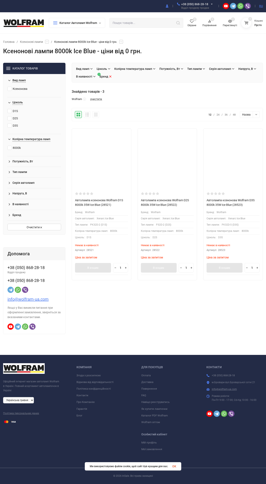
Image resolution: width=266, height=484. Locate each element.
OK (174, 466)
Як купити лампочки (154, 408)
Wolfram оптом (150, 422)
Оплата (146, 375)
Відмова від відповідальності (94, 382)
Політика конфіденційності (93, 388)
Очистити (33, 227)
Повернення (149, 388)
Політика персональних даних (21, 413)
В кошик (93, 267)
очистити (96, 99)
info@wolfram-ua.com (28, 299)
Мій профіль (149, 442)
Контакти (82, 395)
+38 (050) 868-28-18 (194, 4)
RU (261, 6)
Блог (79, 415)
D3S (15, 125)
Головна (9, 41)
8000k (17, 147)
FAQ (143, 395)
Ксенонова (20, 88)
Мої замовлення (151, 449)
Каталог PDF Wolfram (154, 415)
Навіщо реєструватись (155, 402)
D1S (15, 111)
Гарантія (81, 408)
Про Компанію (85, 402)
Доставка (147, 382)
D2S (15, 118)
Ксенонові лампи (31, 41)
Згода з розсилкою (88, 375)
